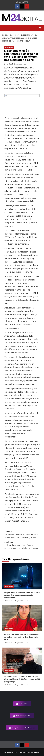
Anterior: (21, 534)
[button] (4, 28)
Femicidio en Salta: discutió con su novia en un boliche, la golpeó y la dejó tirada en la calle (21, 637)
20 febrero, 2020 (20, 64)
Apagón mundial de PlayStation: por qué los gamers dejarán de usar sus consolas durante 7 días (22, 595)
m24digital (9, 64)
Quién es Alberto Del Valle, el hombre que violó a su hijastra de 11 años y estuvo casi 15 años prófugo (22, 679)
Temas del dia (9, 47)
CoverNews (22, 752)
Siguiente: (21, 545)
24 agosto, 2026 (19, 601)
